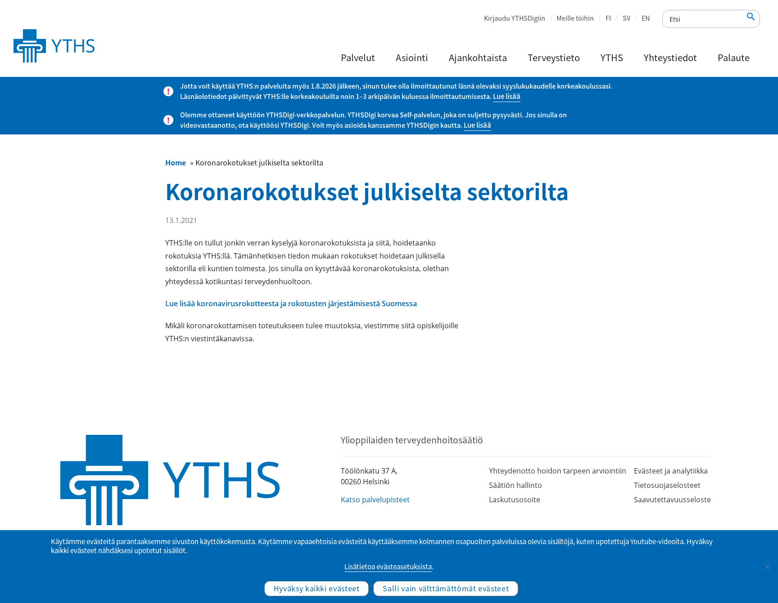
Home (175, 162)
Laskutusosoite (514, 500)
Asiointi (412, 57)
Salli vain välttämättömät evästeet (446, 588)
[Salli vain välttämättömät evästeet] (766, 566)
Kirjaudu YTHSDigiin (514, 18)
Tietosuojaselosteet (667, 485)
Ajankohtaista (478, 57)
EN (646, 18)
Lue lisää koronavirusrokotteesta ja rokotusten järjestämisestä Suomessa (291, 303)
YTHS (612, 57)
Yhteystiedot (670, 57)
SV (626, 18)
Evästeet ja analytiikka (671, 471)
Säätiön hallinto (515, 485)
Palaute (734, 57)
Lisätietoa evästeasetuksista (388, 566)
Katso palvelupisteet (375, 500)
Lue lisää (506, 96)
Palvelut (358, 57)
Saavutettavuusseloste (672, 500)
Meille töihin (575, 18)
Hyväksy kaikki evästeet (317, 588)
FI (608, 18)
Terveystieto (554, 57)
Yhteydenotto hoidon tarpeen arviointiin (557, 471)
